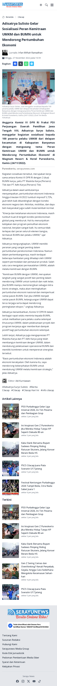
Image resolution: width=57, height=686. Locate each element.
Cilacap (21, 17)
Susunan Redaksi (11, 639)
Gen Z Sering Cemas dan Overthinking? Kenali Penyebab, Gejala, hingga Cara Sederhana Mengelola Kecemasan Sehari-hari (37, 570)
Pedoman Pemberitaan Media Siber (20, 657)
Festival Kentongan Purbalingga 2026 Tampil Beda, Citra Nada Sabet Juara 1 (38, 486)
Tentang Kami (9, 635)
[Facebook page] (17, 681)
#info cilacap (47, 390)
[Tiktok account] (39, 681)
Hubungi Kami (9, 644)
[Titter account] (28, 681)
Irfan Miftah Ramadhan (30, 52)
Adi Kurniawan (22, 380)
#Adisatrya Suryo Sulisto (15, 386)
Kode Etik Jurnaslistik (13, 653)
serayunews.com (26, 168)
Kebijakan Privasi (11, 666)
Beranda (9, 17)
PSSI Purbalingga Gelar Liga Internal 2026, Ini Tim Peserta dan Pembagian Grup (36, 410)
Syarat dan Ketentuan (13, 662)
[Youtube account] (34, 681)
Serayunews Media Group (15, 648)
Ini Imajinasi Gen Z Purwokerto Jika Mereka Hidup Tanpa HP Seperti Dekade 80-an (37, 429)
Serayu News (28, 676)
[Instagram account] (23, 681)
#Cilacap (15, 390)
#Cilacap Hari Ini (30, 390)
